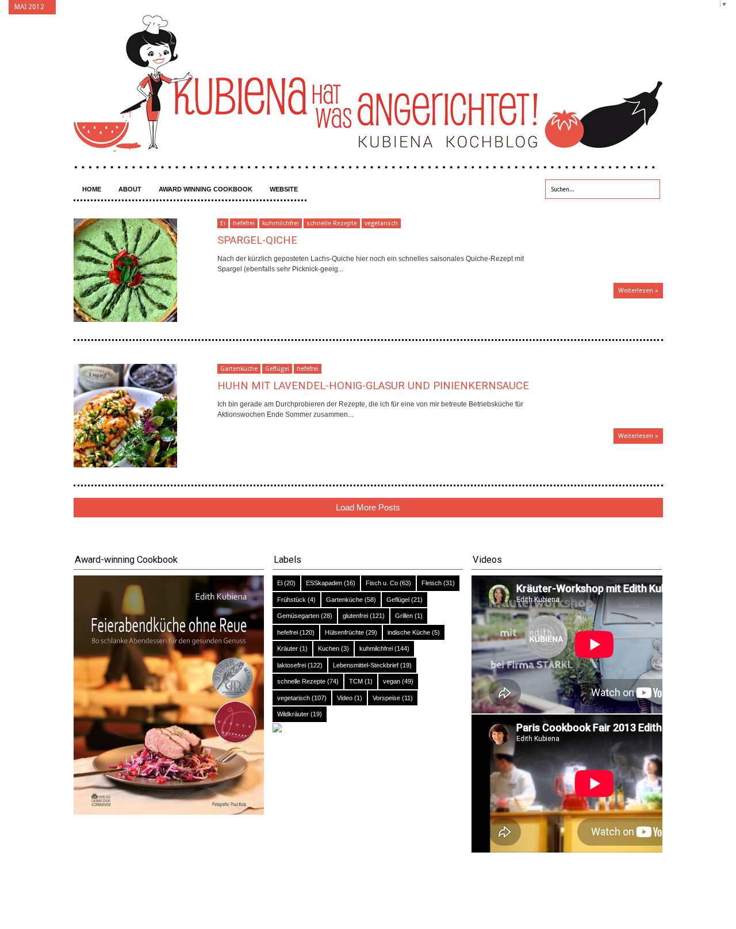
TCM (356, 681)
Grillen (404, 615)
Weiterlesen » (638, 290)
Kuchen (328, 648)
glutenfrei (355, 615)
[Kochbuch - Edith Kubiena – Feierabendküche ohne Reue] (169, 812)
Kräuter (287, 648)
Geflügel (277, 369)
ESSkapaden (324, 582)
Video (344, 697)
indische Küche (409, 632)
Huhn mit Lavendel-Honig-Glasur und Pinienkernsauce (373, 385)
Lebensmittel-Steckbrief (365, 665)
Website (284, 189)
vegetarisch (381, 223)
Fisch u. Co (382, 582)
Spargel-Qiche (257, 240)
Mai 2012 (29, 7)
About (129, 189)
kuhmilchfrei (280, 223)
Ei (222, 223)
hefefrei (244, 223)
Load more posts (368, 507)
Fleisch (431, 582)
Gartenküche (239, 369)
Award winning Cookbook (205, 189)
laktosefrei (291, 665)
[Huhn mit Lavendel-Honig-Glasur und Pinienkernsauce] (145, 415)
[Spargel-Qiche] (145, 270)
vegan (391, 681)
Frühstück (291, 599)
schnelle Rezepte (331, 223)
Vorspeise (386, 697)
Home (91, 189)
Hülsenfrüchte (344, 632)
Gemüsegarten (298, 615)
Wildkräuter (293, 714)
